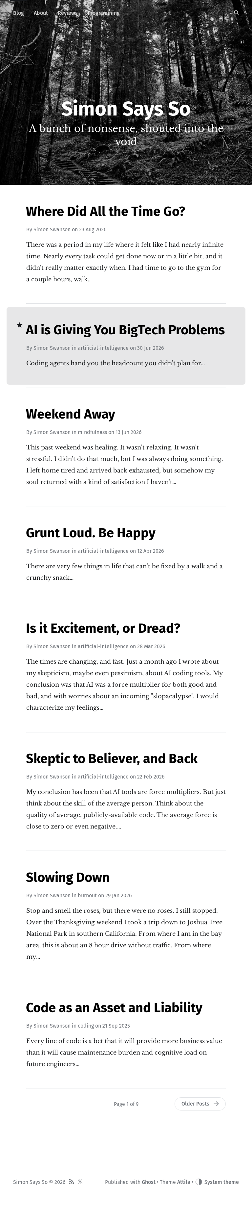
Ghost (149, 1182)
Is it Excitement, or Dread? (103, 628)
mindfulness (92, 432)
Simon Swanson (52, 229)
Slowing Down (68, 877)
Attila (183, 1182)
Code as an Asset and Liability (114, 1008)
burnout (87, 895)
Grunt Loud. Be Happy (91, 533)
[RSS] (71, 1182)
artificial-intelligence (103, 348)
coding (86, 1026)
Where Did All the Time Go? (105, 211)
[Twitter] (80, 1182)
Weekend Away (70, 414)
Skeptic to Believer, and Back (112, 759)
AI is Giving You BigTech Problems (125, 330)
